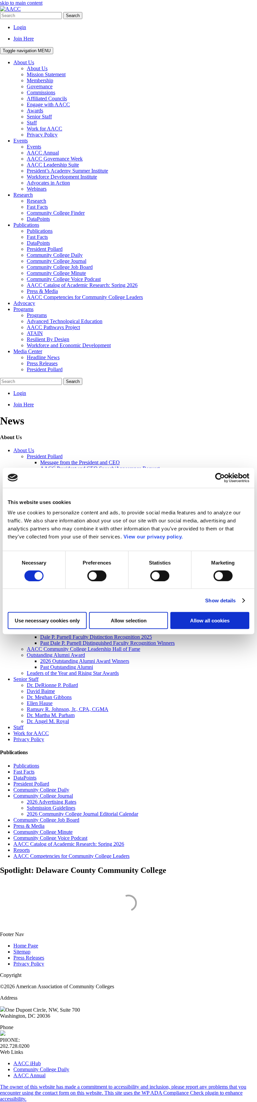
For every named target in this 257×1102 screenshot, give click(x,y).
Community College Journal (43, 796)
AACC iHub (27, 1063)
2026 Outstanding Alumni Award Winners (84, 661)
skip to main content (21, 3)
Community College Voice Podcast (50, 838)
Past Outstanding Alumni (66, 667)
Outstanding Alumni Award (56, 655)
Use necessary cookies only (47, 620)
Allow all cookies (210, 620)
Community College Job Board (46, 820)
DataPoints (24, 778)
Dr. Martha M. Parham (51, 715)
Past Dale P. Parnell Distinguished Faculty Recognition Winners (107, 643)
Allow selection (129, 620)
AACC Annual (29, 1075)
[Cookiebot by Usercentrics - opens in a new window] (220, 478)
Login (19, 27)
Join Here (23, 38)
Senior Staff (25, 679)
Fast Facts (23, 772)
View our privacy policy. (153, 536)
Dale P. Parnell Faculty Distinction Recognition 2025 (96, 637)
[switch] (96, 575)
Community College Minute (43, 832)
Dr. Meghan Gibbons (49, 697)
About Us (23, 450)
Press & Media (29, 826)
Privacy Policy (28, 739)
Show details (220, 600)
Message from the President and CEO (80, 462)
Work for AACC (31, 733)
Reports (21, 850)
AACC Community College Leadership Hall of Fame (83, 649)
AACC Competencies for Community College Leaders (71, 856)
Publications (26, 766)
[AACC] (10, 9)
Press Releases (28, 958)
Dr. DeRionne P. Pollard (52, 685)
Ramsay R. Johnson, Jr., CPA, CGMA (67, 709)
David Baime (41, 691)
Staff (18, 727)
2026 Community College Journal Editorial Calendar (82, 814)
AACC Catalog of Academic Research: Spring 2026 (68, 844)
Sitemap (21, 952)
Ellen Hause (40, 703)
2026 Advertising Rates (51, 802)
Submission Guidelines (51, 808)
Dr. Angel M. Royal (48, 721)
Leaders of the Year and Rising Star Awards (73, 673)
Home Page (25, 945)
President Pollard (45, 456)
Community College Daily (41, 790)
